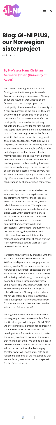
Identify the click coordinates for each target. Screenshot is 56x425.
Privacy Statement (10, 382)
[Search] (51, 11)
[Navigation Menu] (44, 11)
